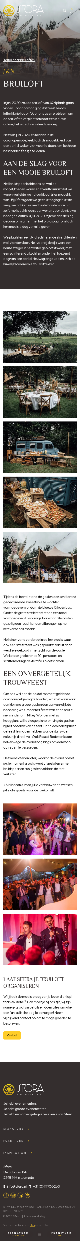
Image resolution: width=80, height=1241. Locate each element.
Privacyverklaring (34, 1216)
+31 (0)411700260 (46, 1186)
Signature (13, 1128)
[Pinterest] (27, 1195)
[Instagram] (13, 1195)
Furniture (13, 1140)
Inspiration (14, 1152)
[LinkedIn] (20, 1195)
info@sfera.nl (17, 1186)
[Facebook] (6, 1195)
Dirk (32, 1225)
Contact (12, 1035)
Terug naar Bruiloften (19, 60)
